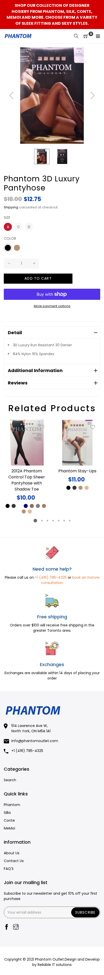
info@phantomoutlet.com (34, 740)
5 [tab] (58, 520)
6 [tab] (64, 520)
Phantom (12, 804)
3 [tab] (47, 520)
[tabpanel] (26, 467)
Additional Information (35, 370)
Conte (9, 820)
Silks (7, 812)
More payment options (52, 306)
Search (10, 780)
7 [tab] (69, 520)
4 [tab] (53, 520)
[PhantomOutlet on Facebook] (6, 927)
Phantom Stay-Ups (77, 471)
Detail (15, 332)
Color (10, 238)
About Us (11, 853)
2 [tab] (42, 520)
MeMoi (9, 828)
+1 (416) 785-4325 (51, 577)
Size (7, 217)
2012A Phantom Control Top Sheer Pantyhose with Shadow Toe (26, 480)
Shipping (11, 207)
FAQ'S (9, 868)
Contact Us (14, 860)
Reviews (18, 383)
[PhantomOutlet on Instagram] (16, 927)
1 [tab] (35, 520)
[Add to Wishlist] (41, 427)
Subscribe (85, 912)
